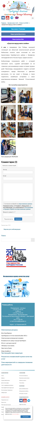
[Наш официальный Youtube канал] (7, 17)
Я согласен (25, 416)
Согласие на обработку (18, 204)
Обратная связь (22, 404)
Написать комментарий (9, 165)
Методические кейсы (23, 391)
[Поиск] (33, 240)
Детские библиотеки (23, 388)
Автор (5, 169)
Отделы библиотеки (5, 380)
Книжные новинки (23, 375)
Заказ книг (3, 402)
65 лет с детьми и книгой (8, 343)
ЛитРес (2, 409)
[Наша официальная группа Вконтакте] (3, 17)
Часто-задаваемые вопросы (7, 385)
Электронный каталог (6, 404)
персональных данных (25, 204)
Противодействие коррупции (7, 387)
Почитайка (21, 382)
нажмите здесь (15, 414)
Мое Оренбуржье (6, 333)
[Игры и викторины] (17, 18)
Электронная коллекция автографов (12, 338)
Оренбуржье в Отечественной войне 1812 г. (14, 335)
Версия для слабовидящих (11, 229)
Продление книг (4, 400)
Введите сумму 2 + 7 (9, 212)
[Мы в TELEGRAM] (12, 17)
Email (4, 176)
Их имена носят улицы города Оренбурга (13, 340)
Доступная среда (5, 382)
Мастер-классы (22, 380)
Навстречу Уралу (6, 348)
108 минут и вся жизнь (7, 345)
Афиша (2, 378)
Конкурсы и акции (23, 393)
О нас (2, 375)
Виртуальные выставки (24, 378)
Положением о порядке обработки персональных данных (18, 208)
